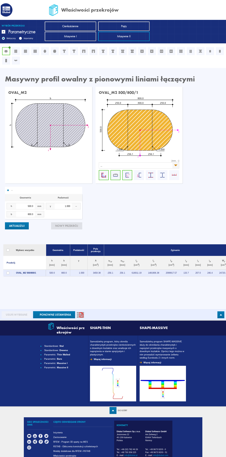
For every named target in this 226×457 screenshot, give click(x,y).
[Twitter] (46, 437)
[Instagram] (29, 449)
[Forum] (29, 437)
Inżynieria (58, 432)
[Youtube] (35, 437)
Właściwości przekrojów (64, 456)
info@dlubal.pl (130, 455)
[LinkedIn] (29, 443)
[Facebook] (41, 437)
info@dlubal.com (160, 455)
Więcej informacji (103, 359)
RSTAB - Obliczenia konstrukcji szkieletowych (75, 446)
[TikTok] (47, 443)
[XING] (35, 443)
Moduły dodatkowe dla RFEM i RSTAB (71, 451)
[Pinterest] (41, 443)
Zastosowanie (60, 437)
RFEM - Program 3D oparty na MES (71, 442)
